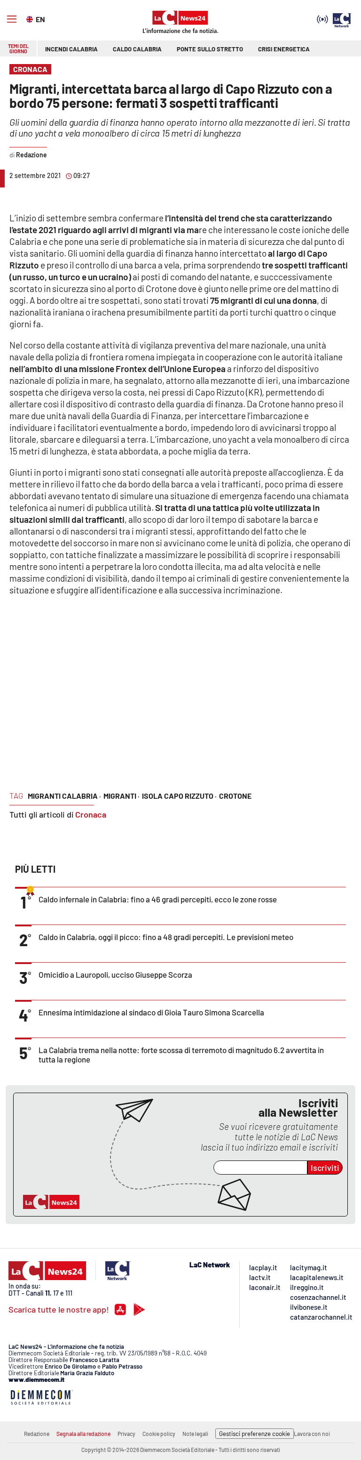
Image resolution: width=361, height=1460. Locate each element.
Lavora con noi (312, 1433)
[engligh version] (31, 18)
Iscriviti (325, 1167)
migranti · (121, 795)
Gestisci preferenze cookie (254, 1433)
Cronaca (90, 814)
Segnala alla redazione (83, 1433)
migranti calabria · (64, 795)
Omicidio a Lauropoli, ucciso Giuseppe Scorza (115, 974)
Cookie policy (158, 1433)
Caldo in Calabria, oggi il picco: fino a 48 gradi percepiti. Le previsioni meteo (166, 936)
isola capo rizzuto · (179, 795)
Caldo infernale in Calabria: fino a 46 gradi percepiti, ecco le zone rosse (158, 899)
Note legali (195, 1433)
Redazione (36, 1433)
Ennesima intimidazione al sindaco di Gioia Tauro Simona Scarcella (151, 1012)
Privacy (126, 1433)
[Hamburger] (11, 19)
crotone (235, 795)
